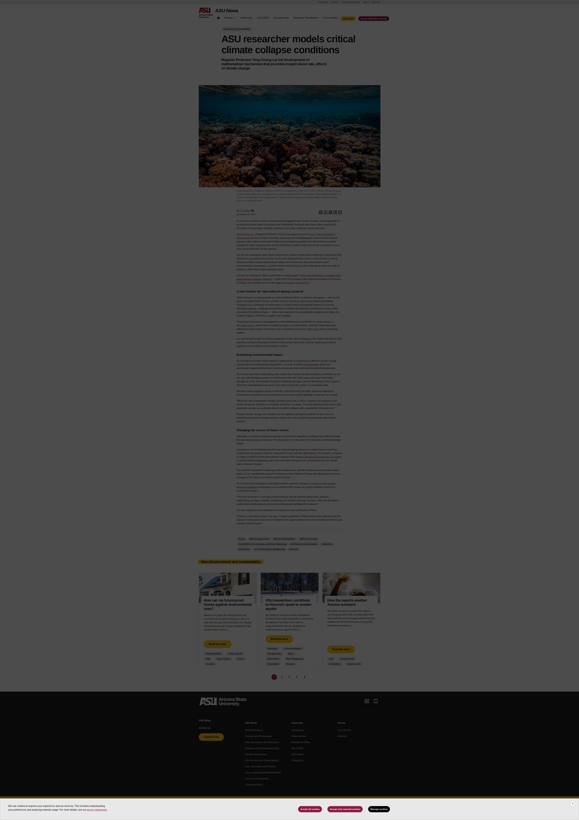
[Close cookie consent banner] (573, 804)
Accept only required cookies (345, 809)
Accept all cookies (310, 809)
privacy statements (97, 809)
